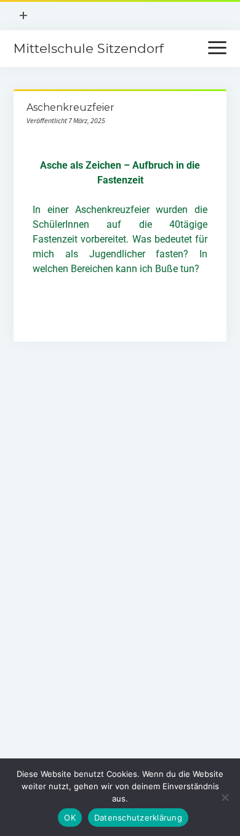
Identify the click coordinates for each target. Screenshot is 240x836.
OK (70, 817)
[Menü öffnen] (217, 48)
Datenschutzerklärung (138, 817)
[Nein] (224, 797)
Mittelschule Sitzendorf (89, 48)
